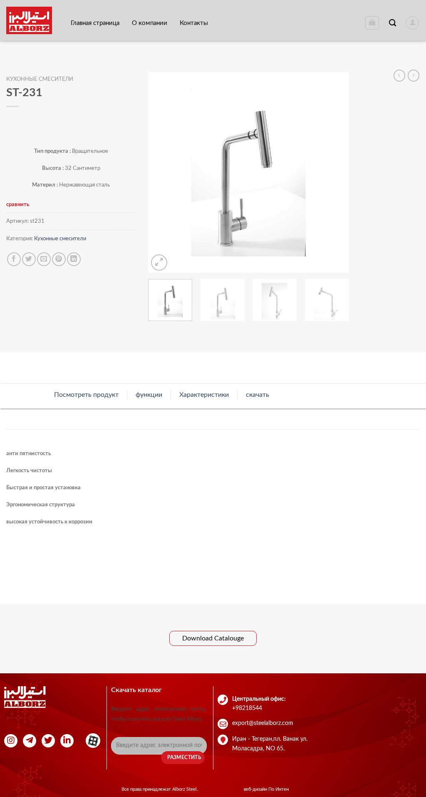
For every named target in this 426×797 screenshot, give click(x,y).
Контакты (194, 23)
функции (149, 394)
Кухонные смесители (39, 79)
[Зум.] (159, 262)
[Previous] (162, 172)
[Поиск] (392, 23)
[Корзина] (372, 23)
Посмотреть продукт (86, 394)
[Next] (334, 172)
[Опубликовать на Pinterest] (59, 259)
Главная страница (95, 23)
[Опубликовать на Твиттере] (29, 259)
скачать (257, 394)
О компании (149, 23)
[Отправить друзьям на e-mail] (44, 259)
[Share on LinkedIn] (74, 259)
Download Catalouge (213, 638)
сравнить (17, 204)
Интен (282, 789)
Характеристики (204, 394)
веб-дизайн (256, 789)
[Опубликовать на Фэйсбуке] (14, 259)
